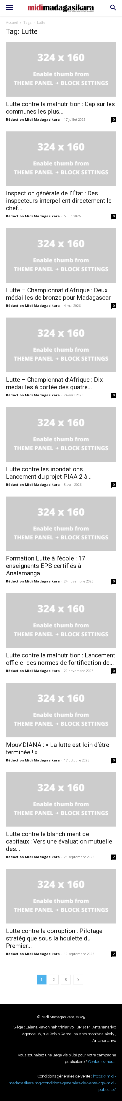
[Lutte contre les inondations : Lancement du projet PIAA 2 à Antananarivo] (61, 434)
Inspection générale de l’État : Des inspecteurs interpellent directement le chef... (59, 201)
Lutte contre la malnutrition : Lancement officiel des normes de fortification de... (60, 659)
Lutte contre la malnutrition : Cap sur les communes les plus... (60, 107)
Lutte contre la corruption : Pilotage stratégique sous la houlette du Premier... (54, 938)
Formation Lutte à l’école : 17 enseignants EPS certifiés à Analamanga (45, 566)
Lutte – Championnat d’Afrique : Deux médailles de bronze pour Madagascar (58, 294)
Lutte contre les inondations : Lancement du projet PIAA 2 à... (49, 473)
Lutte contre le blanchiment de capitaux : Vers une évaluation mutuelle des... (59, 841)
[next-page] (78, 979)
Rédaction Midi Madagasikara (33, 119)
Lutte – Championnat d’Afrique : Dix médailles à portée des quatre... (54, 383)
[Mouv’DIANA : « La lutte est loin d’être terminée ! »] (61, 710)
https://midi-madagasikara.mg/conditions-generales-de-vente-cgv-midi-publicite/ (62, 1083)
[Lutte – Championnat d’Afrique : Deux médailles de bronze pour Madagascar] (61, 255)
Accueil (12, 22)
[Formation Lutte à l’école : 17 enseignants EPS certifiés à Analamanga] (61, 524)
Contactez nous (101, 1061)
